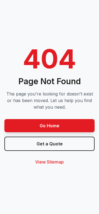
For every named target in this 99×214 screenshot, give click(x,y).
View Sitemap (49, 162)
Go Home (49, 125)
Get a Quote (50, 144)
